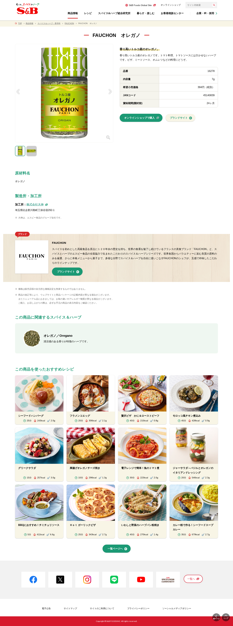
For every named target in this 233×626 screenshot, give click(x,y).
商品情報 (29, 23)
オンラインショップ (171, 5)
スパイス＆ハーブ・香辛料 (49, 23)
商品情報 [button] (73, 13)
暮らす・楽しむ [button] (146, 13)
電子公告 (46, 608)
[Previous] (18, 86)
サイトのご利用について (102, 608)
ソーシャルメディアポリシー (176, 608)
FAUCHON (69, 23)
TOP (20, 23)
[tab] (20, 152)
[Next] (110, 86)
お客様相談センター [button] (172, 13)
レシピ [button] (88, 13)
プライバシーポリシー (138, 608)
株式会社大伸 (35, 204)
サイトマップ (70, 608)
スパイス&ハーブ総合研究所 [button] (114, 13)
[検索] (214, 5)
